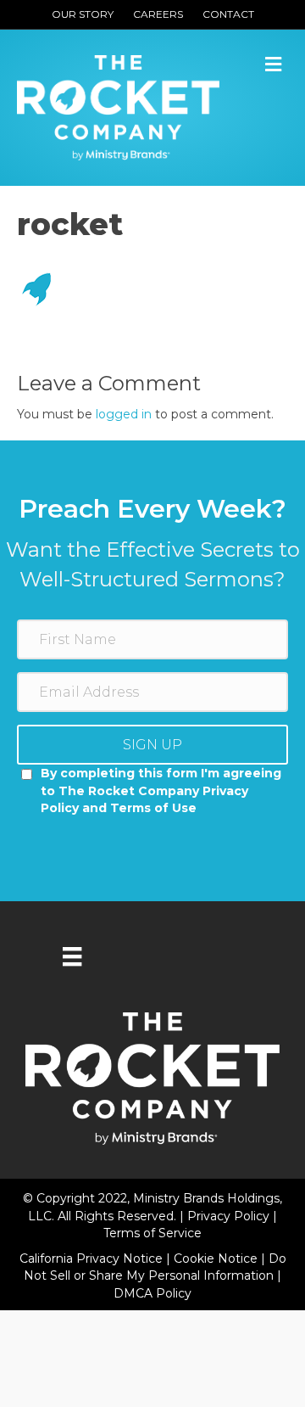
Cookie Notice (217, 1258)
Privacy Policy (230, 1216)
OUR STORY (83, 14)
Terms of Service (152, 1233)
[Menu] (72, 956)
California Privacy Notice (92, 1258)
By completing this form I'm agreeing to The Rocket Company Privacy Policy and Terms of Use (161, 790)
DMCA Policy (152, 1293)
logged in (124, 414)
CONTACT (228, 14)
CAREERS (158, 14)
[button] (152, 745)
